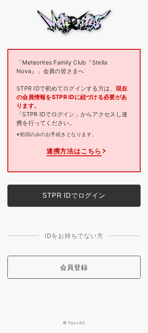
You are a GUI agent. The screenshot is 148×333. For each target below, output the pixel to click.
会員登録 (74, 267)
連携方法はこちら (74, 151)
